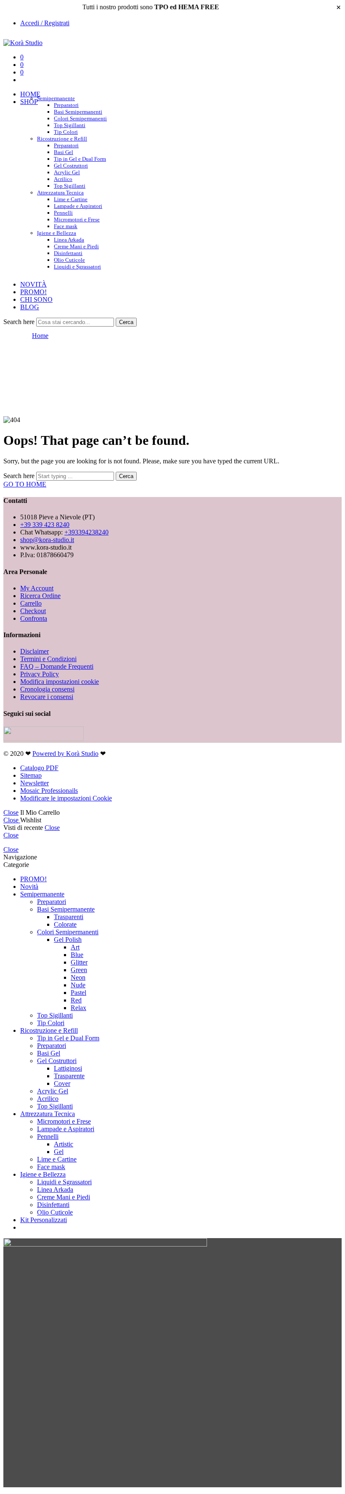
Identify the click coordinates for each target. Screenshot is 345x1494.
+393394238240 (86, 532)
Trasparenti (68, 916)
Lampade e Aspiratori (78, 206)
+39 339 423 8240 (44, 524)
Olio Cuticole (69, 260)
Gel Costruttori (71, 165)
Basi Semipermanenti (78, 112)
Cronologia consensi (47, 689)
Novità (29, 886)
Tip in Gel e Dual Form (80, 159)
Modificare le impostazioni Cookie (66, 798)
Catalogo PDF (39, 767)
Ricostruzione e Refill (62, 139)
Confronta (33, 618)
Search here (19, 321)
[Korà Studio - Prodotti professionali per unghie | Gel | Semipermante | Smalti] (22, 42)
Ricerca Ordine (40, 595)
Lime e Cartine (71, 199)
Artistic (63, 1144)
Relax (78, 1007)
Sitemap (31, 775)
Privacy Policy (39, 674)
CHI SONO (36, 299)
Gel (59, 1151)
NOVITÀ (33, 284)
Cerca (126, 322)
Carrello (31, 603)
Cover (62, 1083)
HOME (30, 94)
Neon (78, 977)
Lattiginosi (68, 1068)
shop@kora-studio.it (47, 539)
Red (76, 1000)
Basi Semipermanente (66, 909)
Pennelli (63, 213)
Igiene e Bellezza (56, 233)
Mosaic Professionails (49, 790)
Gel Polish (68, 939)
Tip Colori (50, 1022)
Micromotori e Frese (77, 219)
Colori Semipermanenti (80, 118)
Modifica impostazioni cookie (59, 681)
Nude (78, 985)
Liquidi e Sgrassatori (77, 266)
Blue (77, 954)
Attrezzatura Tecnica (60, 192)
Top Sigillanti (69, 125)
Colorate (65, 924)
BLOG (29, 307)
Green (79, 969)
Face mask (51, 1166)
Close (11, 812)
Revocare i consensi (46, 696)
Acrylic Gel (67, 172)
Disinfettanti (68, 253)
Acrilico (63, 179)
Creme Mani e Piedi (76, 246)
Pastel (78, 992)
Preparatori (66, 105)
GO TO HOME (24, 484)
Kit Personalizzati (43, 1219)
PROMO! (33, 291)
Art (75, 947)
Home (40, 335)
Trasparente (69, 1075)
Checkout (33, 610)
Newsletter (34, 783)
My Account (36, 588)
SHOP (29, 101)
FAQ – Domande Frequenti (56, 666)
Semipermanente (56, 98)
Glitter (79, 962)
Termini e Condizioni (48, 658)
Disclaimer (34, 651)
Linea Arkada (69, 240)
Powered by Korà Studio (65, 753)
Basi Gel (63, 152)
